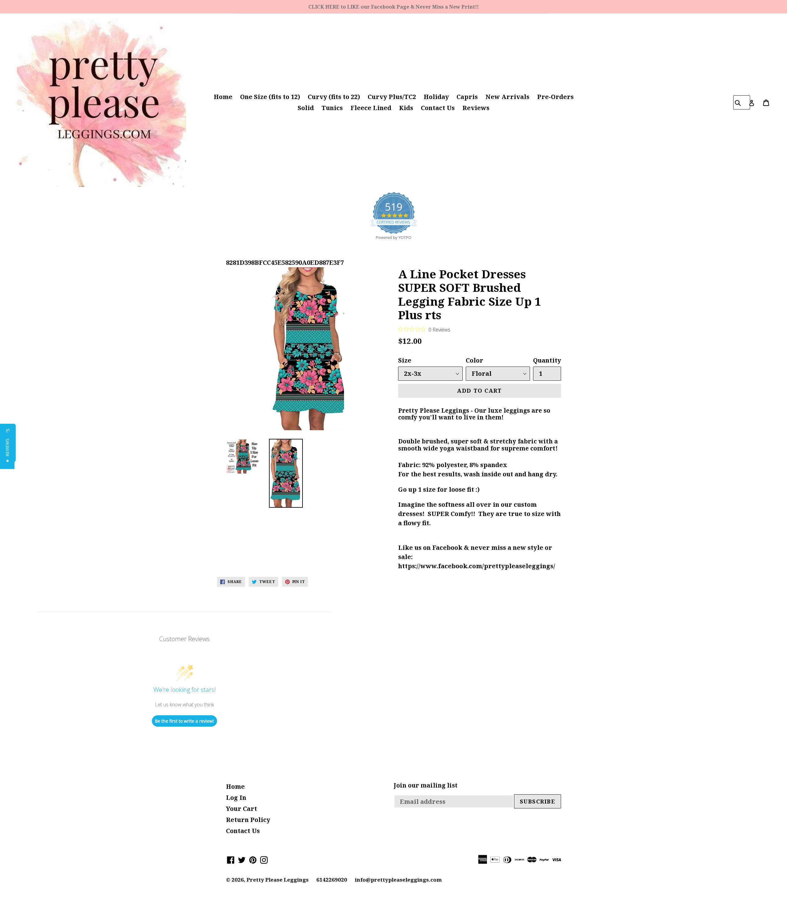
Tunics (332, 108)
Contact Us (438, 108)
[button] (7, 450)
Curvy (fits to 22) (334, 97)
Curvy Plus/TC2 (392, 97)
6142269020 (331, 879)
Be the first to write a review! (184, 721)
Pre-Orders (555, 97)
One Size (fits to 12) (270, 97)
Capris (467, 97)
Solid (306, 108)
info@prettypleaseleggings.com (398, 879)
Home (223, 97)
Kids (406, 108)
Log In (236, 797)
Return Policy (248, 820)
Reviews (475, 108)
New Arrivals (507, 97)
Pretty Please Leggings (278, 879)
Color (474, 360)
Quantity (547, 360)
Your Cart (241, 808)
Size (404, 360)
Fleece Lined (370, 108)
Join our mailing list (426, 785)
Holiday (436, 97)
